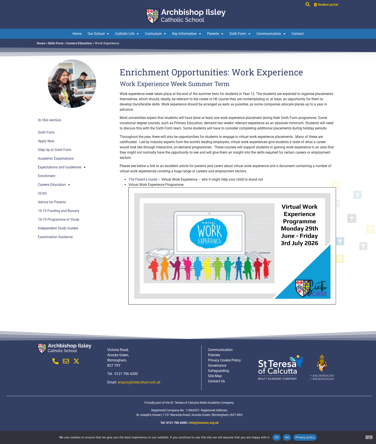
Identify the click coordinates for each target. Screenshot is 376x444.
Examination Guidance (55, 237)
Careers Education (79, 43)
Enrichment (46, 176)
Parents (213, 34)
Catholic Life (124, 34)
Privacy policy (305, 437)
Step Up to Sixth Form (54, 150)
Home (77, 34)
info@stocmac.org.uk (203, 422)
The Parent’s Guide (142, 179)
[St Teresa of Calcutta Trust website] (281, 367)
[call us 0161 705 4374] (55, 361)
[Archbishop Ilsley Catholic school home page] (188, 16)
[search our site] (308, 4)
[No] (369, 437)
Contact (298, 34)
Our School (96, 34)
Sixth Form (237, 34)
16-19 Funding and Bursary (58, 211)
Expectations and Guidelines (59, 167)
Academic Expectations (56, 159)
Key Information (184, 34)
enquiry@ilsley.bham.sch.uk (139, 382)
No (287, 437)
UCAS (42, 193)
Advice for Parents (52, 202)
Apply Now (46, 141)
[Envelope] (66, 361)
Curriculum (153, 34)
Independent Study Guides (58, 228)
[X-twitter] (76, 361)
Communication (269, 34)
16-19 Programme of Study (58, 220)
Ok (277, 437)
